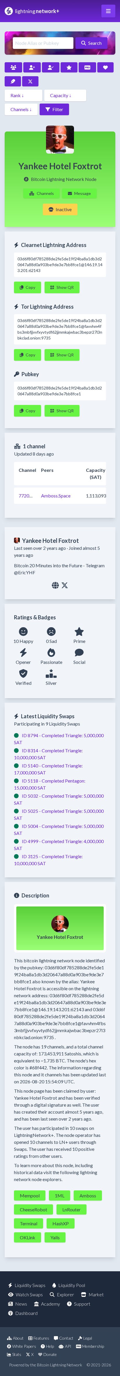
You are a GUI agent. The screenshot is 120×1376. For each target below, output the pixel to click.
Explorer (65, 1294)
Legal (87, 1338)
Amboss (88, 1195)
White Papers (24, 1346)
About (18, 1338)
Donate (50, 1354)
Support (82, 1303)
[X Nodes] (30, 81)
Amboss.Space (55, 495)
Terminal (28, 1223)
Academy (50, 1303)
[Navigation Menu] (108, 11)
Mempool (30, 1195)
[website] (55, 585)
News (21, 1303)
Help (50, 1346)
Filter (57, 109)
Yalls (55, 1237)
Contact (66, 1338)
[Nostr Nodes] (13, 81)
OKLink (27, 1237)
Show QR (65, 287)
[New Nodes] (32, 67)
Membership (93, 1346)
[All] (13, 67)
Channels (45, 193)
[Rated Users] (69, 67)
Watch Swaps (29, 1294)
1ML (59, 1195)
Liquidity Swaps (30, 1285)
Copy (30, 287)
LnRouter (71, 1209)
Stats (16, 1354)
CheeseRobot (33, 1209)
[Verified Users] (50, 67)
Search (95, 43)
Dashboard (26, 1313)
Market (96, 1294)
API (68, 1346)
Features (41, 1338)
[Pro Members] (87, 67)
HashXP (60, 1223)
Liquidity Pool (71, 1285)
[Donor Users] (105, 67)
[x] (64, 585)
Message (82, 193)
